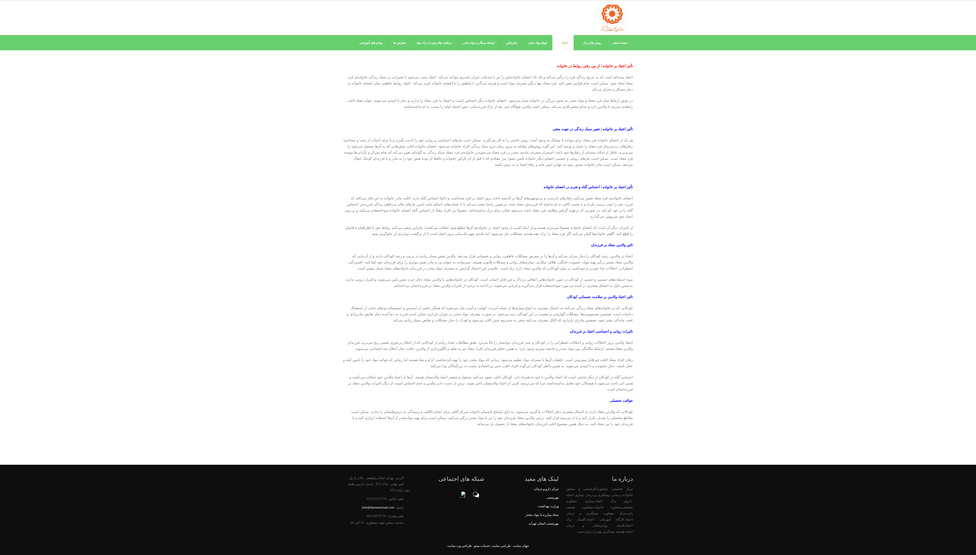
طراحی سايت (501, 546)
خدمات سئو (482, 546)
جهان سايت (521, 546)
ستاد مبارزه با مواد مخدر (542, 515)
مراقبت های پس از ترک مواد (434, 42)
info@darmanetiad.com (378, 507)
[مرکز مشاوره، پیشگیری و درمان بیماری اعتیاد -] (612, 18)
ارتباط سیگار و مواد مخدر (479, 42)
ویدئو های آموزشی (370, 42)
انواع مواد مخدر (537, 42)
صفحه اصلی (620, 42)
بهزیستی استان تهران (544, 523)
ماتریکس (511, 42)
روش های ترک (592, 42)
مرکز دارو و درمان (546, 489)
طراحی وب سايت (459, 546)
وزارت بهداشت (548, 506)
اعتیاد (564, 42)
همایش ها (399, 42)
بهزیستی (552, 497)
